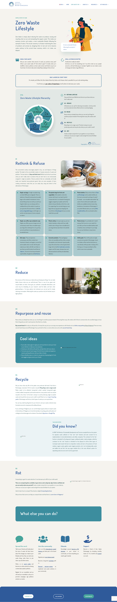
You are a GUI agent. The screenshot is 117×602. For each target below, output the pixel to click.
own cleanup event (49, 557)
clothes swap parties (79, 325)
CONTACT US (28, 596)
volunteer (51, 561)
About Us (85, 4)
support (99, 553)
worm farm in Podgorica (57, 494)
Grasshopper (59, 211)
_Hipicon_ (22, 251)
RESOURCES (94, 4)
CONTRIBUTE (88, 596)
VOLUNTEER (58, 596)
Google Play (52, 413)
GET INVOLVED (103, 4)
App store (45, 413)
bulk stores (37, 254)
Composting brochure (46, 491)
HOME (67, 4)
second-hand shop (67, 328)
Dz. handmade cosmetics (64, 247)
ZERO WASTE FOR (75, 4)
